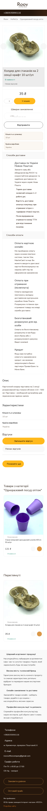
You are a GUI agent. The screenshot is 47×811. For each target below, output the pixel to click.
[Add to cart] (39, 548)
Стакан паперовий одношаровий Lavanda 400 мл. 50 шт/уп (23, 541)
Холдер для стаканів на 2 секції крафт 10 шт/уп (22, 625)
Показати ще (14, 464)
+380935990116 (11, 734)
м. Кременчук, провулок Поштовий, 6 (21, 745)
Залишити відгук (23, 441)
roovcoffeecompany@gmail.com (17, 756)
